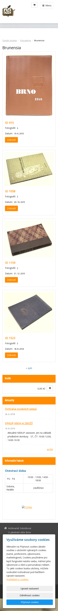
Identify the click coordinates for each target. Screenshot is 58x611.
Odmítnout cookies (30, 595)
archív (50, 449)
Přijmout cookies (30, 602)
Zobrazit (11, 139)
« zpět (29, 368)
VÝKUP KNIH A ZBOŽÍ (19, 423)
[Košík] (34, 5)
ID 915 (9, 123)
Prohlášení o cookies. (17, 579)
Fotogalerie (25, 40)
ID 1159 (10, 263)
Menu (48, 5)
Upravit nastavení (30, 588)
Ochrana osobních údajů (21, 409)
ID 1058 (10, 191)
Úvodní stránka (9, 40)
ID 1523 (10, 338)
